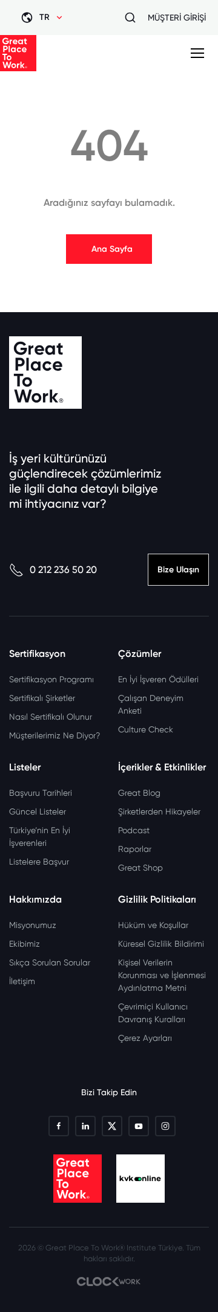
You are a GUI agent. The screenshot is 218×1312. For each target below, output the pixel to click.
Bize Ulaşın (178, 570)
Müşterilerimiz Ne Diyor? (54, 735)
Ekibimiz (24, 944)
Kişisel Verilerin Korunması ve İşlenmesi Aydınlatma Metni (162, 975)
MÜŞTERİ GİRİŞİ (177, 17)
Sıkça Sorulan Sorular (49, 962)
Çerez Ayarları (145, 1038)
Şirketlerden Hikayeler (159, 811)
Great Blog (139, 793)
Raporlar (134, 849)
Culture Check (145, 729)
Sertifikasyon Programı (51, 679)
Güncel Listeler (37, 811)
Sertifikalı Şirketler (42, 698)
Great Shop (140, 867)
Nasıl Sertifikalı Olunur (50, 717)
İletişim (22, 981)
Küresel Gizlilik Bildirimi (161, 944)
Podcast (134, 830)
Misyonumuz (32, 925)
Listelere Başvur (39, 861)
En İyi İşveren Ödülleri (158, 679)
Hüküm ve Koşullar (153, 925)
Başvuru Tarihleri (40, 793)
